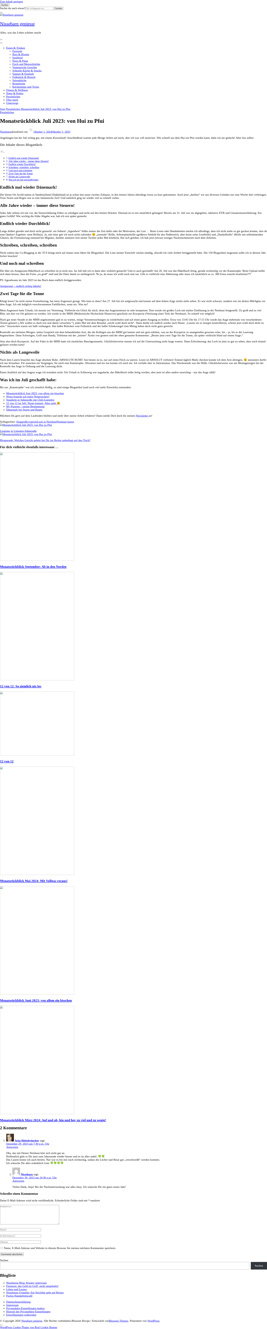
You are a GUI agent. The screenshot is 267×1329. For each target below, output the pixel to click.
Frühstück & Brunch (23, 77)
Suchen (4, 1260)
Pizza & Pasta (20, 60)
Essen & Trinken (15, 47)
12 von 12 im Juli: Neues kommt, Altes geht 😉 (33, 403)
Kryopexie (31, 421)
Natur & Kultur (14, 93)
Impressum (12, 1305)
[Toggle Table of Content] (2, 152)
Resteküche (18, 83)
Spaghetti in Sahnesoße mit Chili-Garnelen (30, 399)
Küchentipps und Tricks (25, 86)
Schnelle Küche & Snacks (27, 70)
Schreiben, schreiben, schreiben (23, 167)
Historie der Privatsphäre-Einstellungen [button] (28, 1311)
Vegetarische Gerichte (24, 67)
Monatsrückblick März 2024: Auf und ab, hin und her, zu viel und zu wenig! (53, 1120)
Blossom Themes (118, 1320)
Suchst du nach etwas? (12, 8)
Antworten (12, 1147)
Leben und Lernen (16, 1289)
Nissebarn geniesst (17, 23)
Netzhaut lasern (65, 421)
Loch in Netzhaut (47, 421)
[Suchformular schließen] (1, 12)
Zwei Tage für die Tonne (20, 173)
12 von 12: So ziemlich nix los (20, 686)
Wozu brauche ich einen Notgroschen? (27, 396)
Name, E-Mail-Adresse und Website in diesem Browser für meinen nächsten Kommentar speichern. (60, 1248)
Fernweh (17, 51)
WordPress (153, 1320)
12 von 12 (7, 761)
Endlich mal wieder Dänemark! (23, 158)
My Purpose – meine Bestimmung (25, 406)
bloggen (20, 421)
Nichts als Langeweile (19, 176)
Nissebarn (5, 131)
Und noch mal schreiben (20, 170)
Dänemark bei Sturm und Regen (24, 409)
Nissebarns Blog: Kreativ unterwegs (26, 1282)
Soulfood (17, 57)
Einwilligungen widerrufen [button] (21, 1314)
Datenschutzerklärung (18, 1301)
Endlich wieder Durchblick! (22, 164)
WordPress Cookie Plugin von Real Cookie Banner (28, 1327)
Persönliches (13, 96)
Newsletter (142, 415)
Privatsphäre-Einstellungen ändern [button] (25, 1308)
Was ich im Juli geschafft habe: (23, 179)
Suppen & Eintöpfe (23, 73)
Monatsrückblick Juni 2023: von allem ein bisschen (35, 393)
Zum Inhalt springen (11, 1)
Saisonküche (19, 80)
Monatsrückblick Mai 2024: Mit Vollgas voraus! (34, 881)
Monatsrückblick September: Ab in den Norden (33, 566)
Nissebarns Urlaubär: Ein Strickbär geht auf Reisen (35, 1292)
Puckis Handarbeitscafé (19, 1295)
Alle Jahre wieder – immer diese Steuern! (28, 161)
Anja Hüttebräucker (27, 1140)
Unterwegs (12, 103)
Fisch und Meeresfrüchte (26, 64)
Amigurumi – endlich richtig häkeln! (20, 286)
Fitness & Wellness (17, 90)
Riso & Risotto (20, 54)
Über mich (12, 99)
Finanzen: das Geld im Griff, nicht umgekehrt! (32, 1286)
